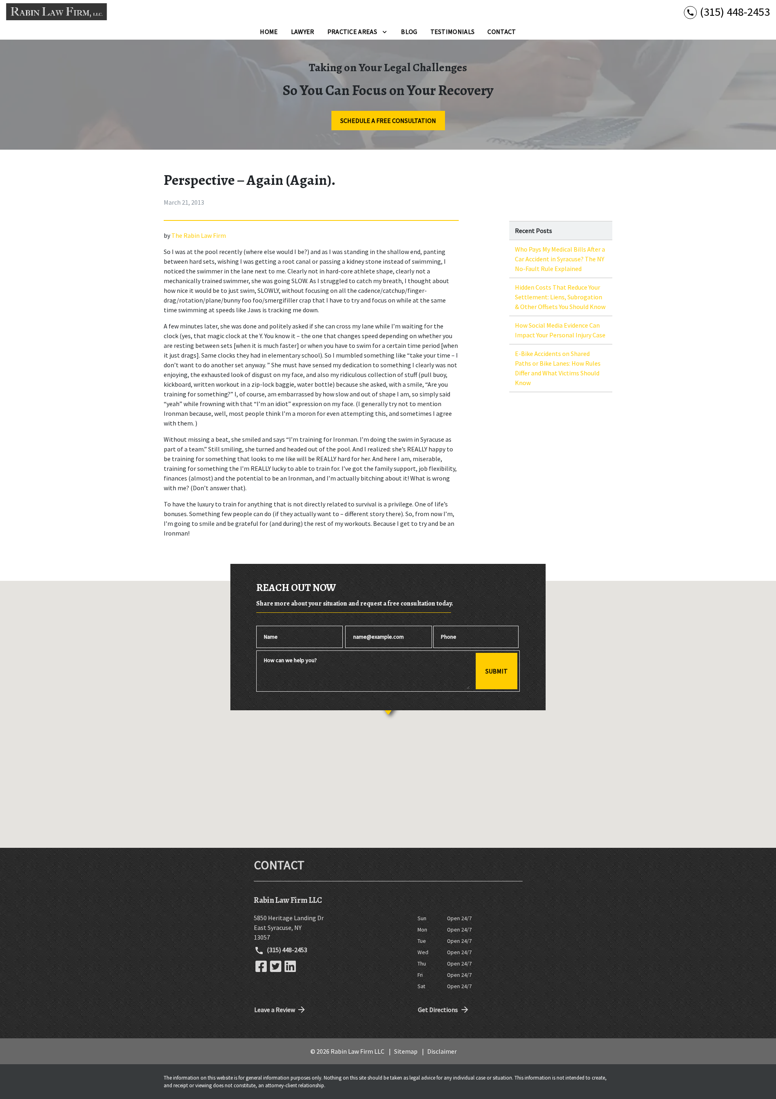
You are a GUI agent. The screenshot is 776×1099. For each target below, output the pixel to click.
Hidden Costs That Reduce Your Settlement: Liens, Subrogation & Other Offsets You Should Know (560, 297)
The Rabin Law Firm (198, 235)
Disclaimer (442, 1051)
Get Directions (438, 1010)
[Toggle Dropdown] (384, 31)
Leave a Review (274, 1010)
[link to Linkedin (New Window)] (290, 966)
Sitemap (406, 1051)
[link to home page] (56, 11)
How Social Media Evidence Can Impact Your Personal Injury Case (560, 330)
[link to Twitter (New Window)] (275, 966)
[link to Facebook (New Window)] (261, 966)
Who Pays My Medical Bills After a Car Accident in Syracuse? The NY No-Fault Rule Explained (560, 259)
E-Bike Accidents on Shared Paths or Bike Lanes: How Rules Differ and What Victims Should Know (558, 368)
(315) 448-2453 (286, 950)
